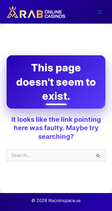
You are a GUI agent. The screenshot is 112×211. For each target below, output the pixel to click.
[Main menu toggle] (99, 12)
